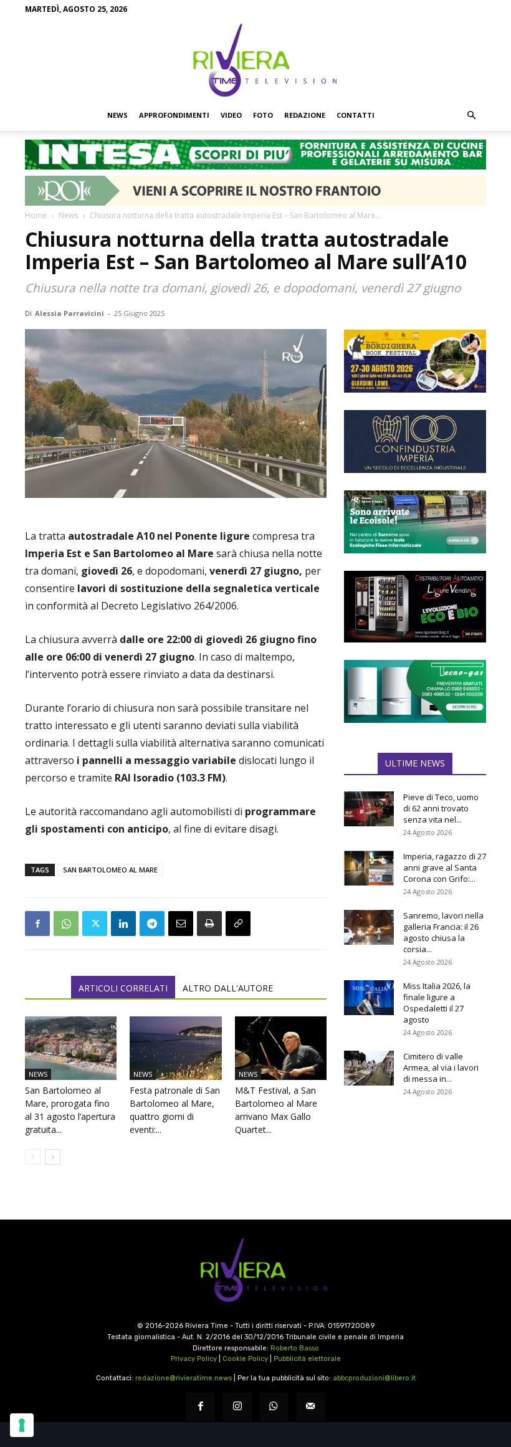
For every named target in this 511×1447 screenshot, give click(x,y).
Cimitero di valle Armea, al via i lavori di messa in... (441, 1067)
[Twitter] (94, 923)
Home (36, 215)
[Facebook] (37, 923)
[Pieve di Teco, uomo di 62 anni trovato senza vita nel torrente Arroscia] (369, 808)
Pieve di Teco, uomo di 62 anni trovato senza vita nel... (441, 808)
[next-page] (52, 1157)
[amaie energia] (415, 521)
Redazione (304, 115)
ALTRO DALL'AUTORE (228, 988)
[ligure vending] (415, 606)
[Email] (180, 923)
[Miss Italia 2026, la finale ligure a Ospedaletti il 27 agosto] (369, 997)
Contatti (356, 115)
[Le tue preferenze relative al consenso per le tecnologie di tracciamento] (22, 1425)
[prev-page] (33, 1157)
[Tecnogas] (415, 691)
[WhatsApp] (66, 923)
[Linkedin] (123, 923)
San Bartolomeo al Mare (110, 869)
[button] (471, 115)
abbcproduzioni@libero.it (374, 1378)
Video (231, 115)
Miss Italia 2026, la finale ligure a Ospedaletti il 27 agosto (436, 1002)
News (117, 115)
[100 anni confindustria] (415, 441)
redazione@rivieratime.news (183, 1378)
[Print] (209, 923)
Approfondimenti (174, 115)
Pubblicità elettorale (307, 1359)
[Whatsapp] (274, 1407)
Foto (263, 115)
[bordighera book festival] (415, 361)
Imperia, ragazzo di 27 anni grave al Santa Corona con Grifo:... (444, 867)
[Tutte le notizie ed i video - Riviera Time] (255, 1270)
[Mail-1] (311, 1407)
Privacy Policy (194, 1359)
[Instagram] (237, 1407)
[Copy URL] (238, 923)
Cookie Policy (245, 1359)
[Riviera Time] (255, 60)
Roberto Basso (294, 1348)
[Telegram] (152, 923)
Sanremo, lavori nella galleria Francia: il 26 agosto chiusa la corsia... (443, 932)
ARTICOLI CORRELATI (123, 988)
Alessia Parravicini (69, 313)
